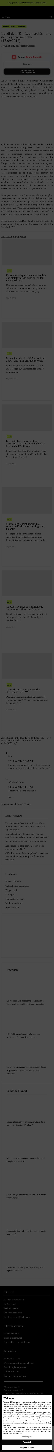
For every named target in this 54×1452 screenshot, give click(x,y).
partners (16, 1402)
